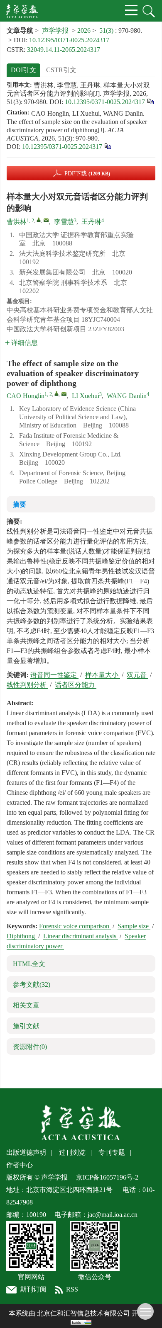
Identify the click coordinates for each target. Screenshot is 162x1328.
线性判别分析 (27, 684)
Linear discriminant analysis (80, 936)
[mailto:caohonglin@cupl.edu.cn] (46, 220)
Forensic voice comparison (75, 926)
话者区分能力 (75, 684)
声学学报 (55, 30)
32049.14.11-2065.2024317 (63, 49)
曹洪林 (17, 221)
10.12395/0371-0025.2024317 (69, 40)
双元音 (137, 674)
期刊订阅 (33, 1289)
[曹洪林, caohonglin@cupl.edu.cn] (39, 219)
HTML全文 (29, 963)
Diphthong (22, 936)
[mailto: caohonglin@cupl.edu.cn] (64, 394)
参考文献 (31, 984)
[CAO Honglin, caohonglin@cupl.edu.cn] (56, 393)
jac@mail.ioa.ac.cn (112, 1214)
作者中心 (19, 1164)
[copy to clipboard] (107, 145)
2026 (84, 30)
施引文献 (26, 1025)
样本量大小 (102, 674)
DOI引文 (23, 69)
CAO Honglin (25, 395)
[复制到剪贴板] (150, 100)
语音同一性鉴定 (54, 674)
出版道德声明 (26, 1152)
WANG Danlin (127, 395)
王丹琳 (91, 221)
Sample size (134, 926)
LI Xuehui (85, 395)
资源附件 (30, 1046)
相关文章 (26, 1005)
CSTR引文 (61, 69)
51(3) (107, 30)
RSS (72, 1289)
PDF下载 (87, 173)
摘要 (19, 504)
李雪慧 (64, 221)
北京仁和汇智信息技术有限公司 (83, 1313)
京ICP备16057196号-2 (107, 1177)
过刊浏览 (72, 1152)
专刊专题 (111, 1152)
